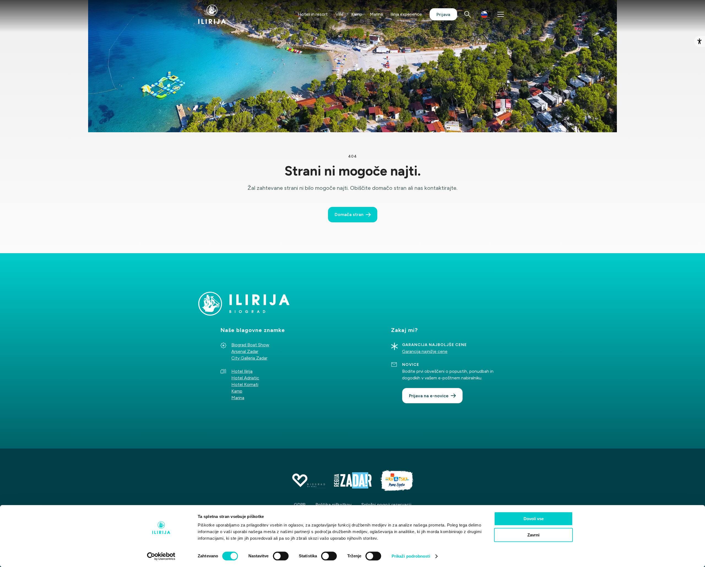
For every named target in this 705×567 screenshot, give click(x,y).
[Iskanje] (468, 14)
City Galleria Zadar (249, 358)
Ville (339, 14)
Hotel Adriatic (245, 377)
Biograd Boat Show (250, 344)
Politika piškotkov (333, 504)
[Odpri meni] (501, 14)
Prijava (443, 14)
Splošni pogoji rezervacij (386, 504)
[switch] (281, 556)
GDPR (300, 504)
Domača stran (349, 214)
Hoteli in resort (313, 14)
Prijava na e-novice (429, 395)
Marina (376, 14)
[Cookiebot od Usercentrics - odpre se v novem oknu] (161, 556)
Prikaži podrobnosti (411, 556)
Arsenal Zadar (244, 351)
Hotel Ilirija (242, 371)
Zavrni (533, 535)
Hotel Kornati (244, 384)
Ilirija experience (406, 14)
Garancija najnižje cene (425, 351)
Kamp (356, 14)
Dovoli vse (534, 518)
